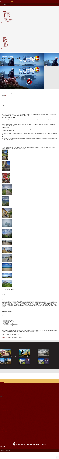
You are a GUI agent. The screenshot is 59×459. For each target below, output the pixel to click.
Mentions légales (3, 391)
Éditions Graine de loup (3, 437)
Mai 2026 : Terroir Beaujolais (7, 12)
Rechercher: (1, 4)
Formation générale (5, 24)
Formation (2, 390)
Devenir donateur (3, 49)
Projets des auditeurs (5, 46)
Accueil (0, 56)
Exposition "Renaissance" (8, 20)
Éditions (4, 38)
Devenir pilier (4, 50)
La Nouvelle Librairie (3, 434)
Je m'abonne (2, 382)
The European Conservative (4, 436)
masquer (6, 95)
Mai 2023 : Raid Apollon (6, 15)
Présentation (2, 22)
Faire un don (2, 428)
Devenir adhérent (5, 51)
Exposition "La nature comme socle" (9, 19)
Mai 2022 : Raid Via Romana (7, 16)
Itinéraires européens (4, 56)
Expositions (5, 18)
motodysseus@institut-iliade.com (5, 337)
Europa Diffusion (3, 435)
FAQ (1, 389)
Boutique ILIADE (3, 429)
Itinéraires (4, 40)
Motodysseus (4, 11)
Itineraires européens (3, 404)
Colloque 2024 (3, 414)
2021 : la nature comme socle (4, 410)
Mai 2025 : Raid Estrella (6, 13)
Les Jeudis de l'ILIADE (6, 21)
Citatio (2, 430)
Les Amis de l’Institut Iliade (4, 431)
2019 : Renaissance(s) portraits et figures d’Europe (6, 411)
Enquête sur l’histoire (3, 403)
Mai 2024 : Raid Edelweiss (7, 14)
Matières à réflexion (5, 41)
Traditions (4, 47)
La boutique (2, 48)
